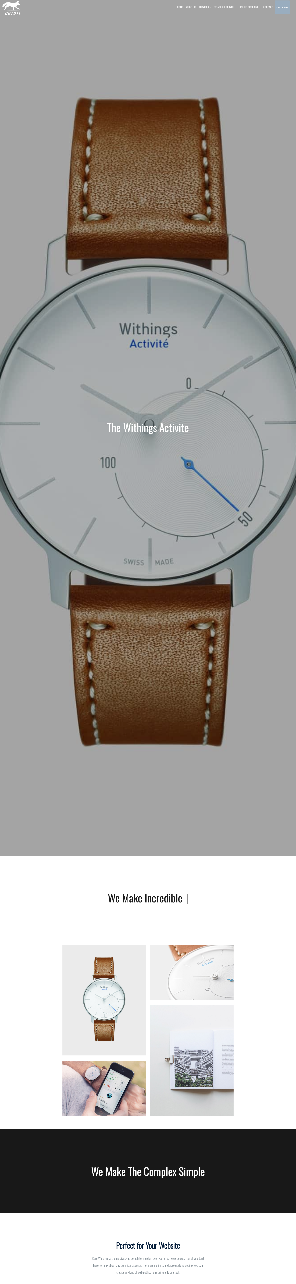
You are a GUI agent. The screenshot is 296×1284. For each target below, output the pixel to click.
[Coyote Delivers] (11, 7)
